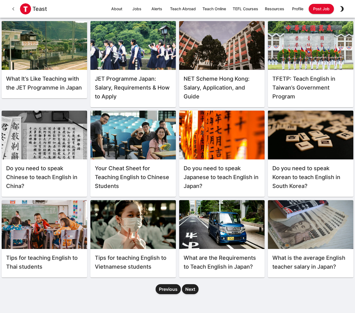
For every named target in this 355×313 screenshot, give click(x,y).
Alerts (156, 8)
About (116, 8)
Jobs (136, 8)
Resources (274, 8)
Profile (297, 8)
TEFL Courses (245, 8)
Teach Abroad (183, 8)
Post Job (321, 8)
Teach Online (214, 8)
